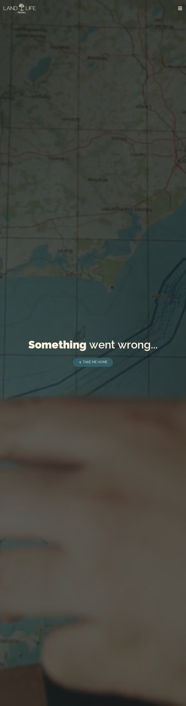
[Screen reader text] (180, 8)
